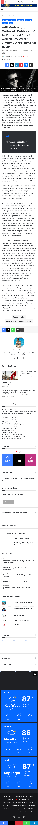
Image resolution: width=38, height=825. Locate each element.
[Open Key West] (19, 5)
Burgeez (16, 624)
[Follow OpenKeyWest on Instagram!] (35, 674)
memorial (28, 20)
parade (5, 23)
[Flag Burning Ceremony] (10, 375)
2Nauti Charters (19, 615)
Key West (20, 20)
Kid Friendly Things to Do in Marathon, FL (14, 426)
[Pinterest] (21, 65)
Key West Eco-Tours (8, 430)
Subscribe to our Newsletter (13, 494)
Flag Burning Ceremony (6, 383)
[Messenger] (26, 65)
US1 (11, 23)
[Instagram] (23, 358)
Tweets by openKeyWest (9, 525)
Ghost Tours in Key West (9, 428)
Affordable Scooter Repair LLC (23, 608)
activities (11, 16)
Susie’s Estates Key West (21, 538)
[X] (12, 65)
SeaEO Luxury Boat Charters (23, 602)
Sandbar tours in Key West (10, 420)
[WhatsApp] (13, 330)
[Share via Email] (31, 65)
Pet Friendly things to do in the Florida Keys (15, 436)
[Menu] (2, 8)
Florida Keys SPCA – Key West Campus (23, 544)
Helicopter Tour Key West (9, 432)
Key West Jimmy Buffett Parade (19, 321)
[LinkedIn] (17, 65)
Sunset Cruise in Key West (10, 418)
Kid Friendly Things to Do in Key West (13, 424)
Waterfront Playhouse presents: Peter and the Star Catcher (10, 392)
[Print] (22, 330)
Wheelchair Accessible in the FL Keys (13, 434)
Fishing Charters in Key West (10, 422)
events (13, 20)
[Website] (15, 358)
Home (5, 16)
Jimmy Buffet (19, 317)
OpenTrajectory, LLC (24, 799)
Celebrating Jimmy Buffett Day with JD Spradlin (19, 2)
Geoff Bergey (8, 56)
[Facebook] (7, 65)
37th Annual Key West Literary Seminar (28, 372)
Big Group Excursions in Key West (12, 438)
